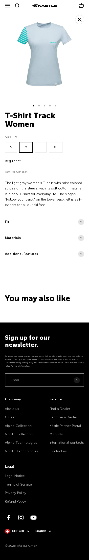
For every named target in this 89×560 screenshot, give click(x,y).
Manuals (56, 434)
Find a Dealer (59, 409)
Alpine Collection (18, 426)
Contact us (58, 451)
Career (10, 417)
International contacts (66, 443)
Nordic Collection (19, 434)
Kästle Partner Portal (65, 426)
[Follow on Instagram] (21, 517)
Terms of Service (18, 484)
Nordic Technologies (21, 451)
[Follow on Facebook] (8, 517)
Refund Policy (15, 501)
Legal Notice (15, 476)
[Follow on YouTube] (33, 517)
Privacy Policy (15, 493)
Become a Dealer (63, 417)
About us (12, 409)
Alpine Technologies (21, 443)
